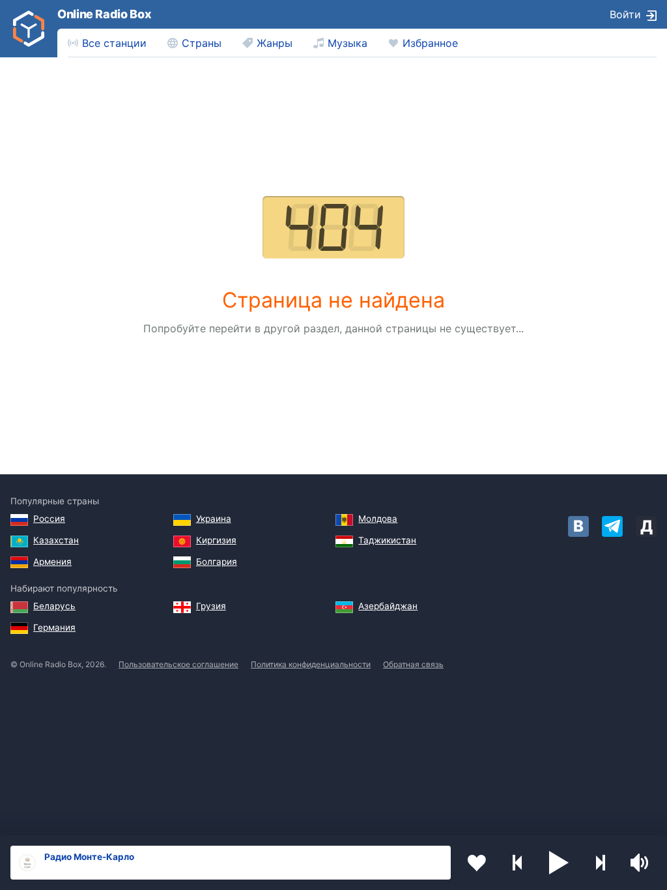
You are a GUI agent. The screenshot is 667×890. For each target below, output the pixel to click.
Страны (201, 43)
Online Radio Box (104, 14)
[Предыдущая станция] (517, 862)
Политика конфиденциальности (311, 664)
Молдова (377, 518)
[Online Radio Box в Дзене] (646, 526)
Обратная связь (413, 664)
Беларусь (54, 606)
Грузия (211, 606)
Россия (49, 518)
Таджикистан (387, 540)
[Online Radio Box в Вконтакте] (578, 526)
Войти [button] (625, 14)
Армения (52, 561)
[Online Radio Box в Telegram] (612, 526)
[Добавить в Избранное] (476, 862)
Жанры (274, 43)
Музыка (347, 43)
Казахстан (56, 540)
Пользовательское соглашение (178, 664)
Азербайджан (388, 606)
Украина (213, 518)
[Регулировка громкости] (641, 862)
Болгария (216, 561)
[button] (559, 862)
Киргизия (216, 540)
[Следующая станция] (600, 862)
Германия (54, 627)
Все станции (114, 43)
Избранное (430, 43)
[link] (28, 28)
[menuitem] (107, 43)
